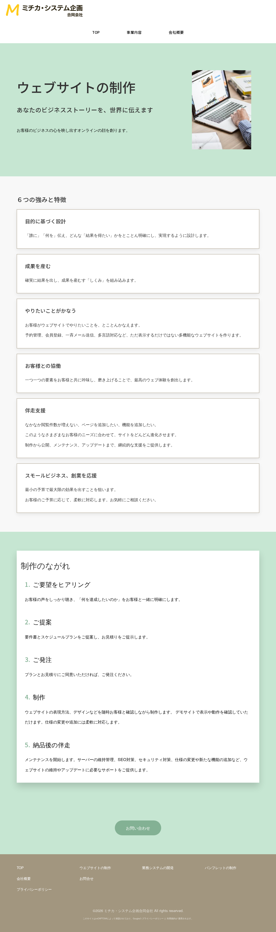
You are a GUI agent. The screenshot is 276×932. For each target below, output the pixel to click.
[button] (134, 32)
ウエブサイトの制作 (95, 867)
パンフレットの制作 (220, 867)
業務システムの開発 (158, 867)
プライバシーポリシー (34, 889)
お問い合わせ (138, 828)
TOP (20, 867)
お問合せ (87, 878)
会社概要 (24, 878)
